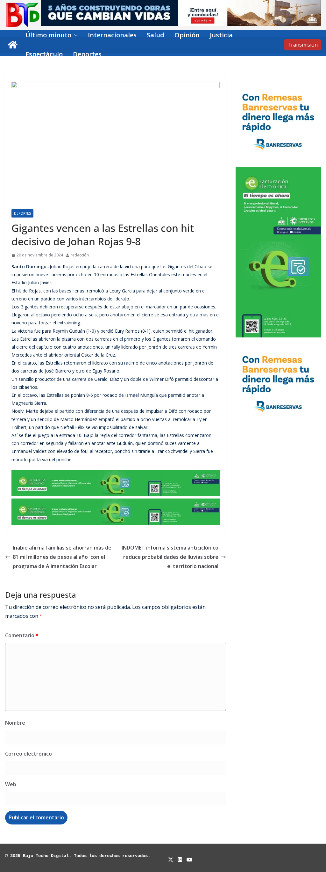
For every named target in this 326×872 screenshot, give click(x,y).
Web (10, 784)
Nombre (15, 722)
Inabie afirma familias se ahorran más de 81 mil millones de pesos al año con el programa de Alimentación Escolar (62, 557)
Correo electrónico (28, 753)
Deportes (87, 54)
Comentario (22, 635)
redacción (80, 255)
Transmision (302, 44)
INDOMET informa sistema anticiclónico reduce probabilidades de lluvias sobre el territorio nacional (170, 557)
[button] (74, 35)
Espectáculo (44, 54)
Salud (155, 35)
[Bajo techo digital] (13, 45)
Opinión (187, 35)
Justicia (221, 35)
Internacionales (112, 35)
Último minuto (48, 35)
